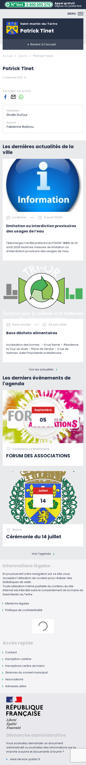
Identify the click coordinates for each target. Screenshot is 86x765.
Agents (23, 56)
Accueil (8, 56)
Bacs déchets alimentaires (31, 333)
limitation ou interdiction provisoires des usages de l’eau (41, 228)
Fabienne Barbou (20, 127)
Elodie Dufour (17, 115)
